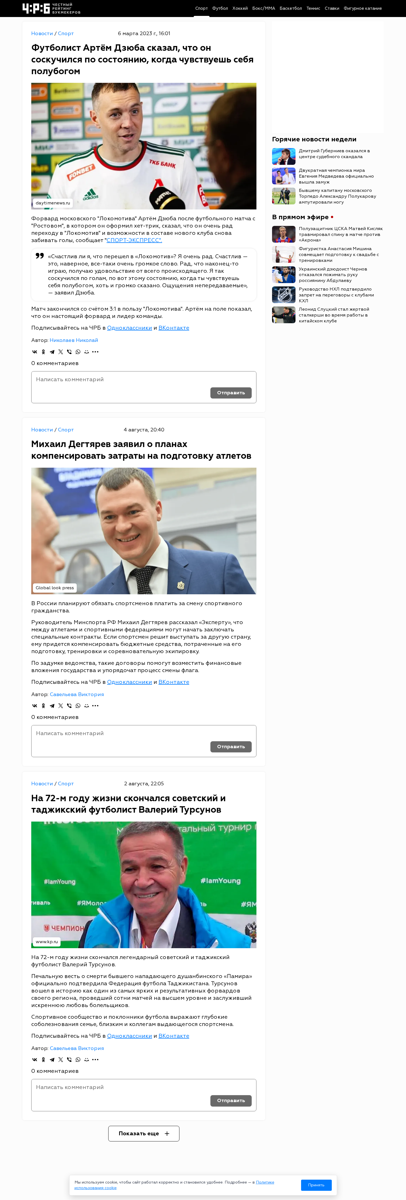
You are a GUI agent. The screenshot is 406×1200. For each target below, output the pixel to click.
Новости (42, 33)
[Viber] (69, 351)
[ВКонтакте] (34, 351)
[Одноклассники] (43, 351)
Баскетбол (291, 8)
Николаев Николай (74, 340)
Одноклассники (129, 327)
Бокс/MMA (263, 8)
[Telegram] (52, 351)
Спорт (201, 8)
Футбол (220, 8)
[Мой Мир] (86, 351)
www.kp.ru (47, 942)
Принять (316, 1185)
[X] (60, 351)
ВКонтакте (173, 327)
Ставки (332, 8)
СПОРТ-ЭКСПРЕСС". (134, 240)
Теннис (313, 8)
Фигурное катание (363, 8)
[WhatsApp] (78, 351)
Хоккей (240, 8)
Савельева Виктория (77, 694)
